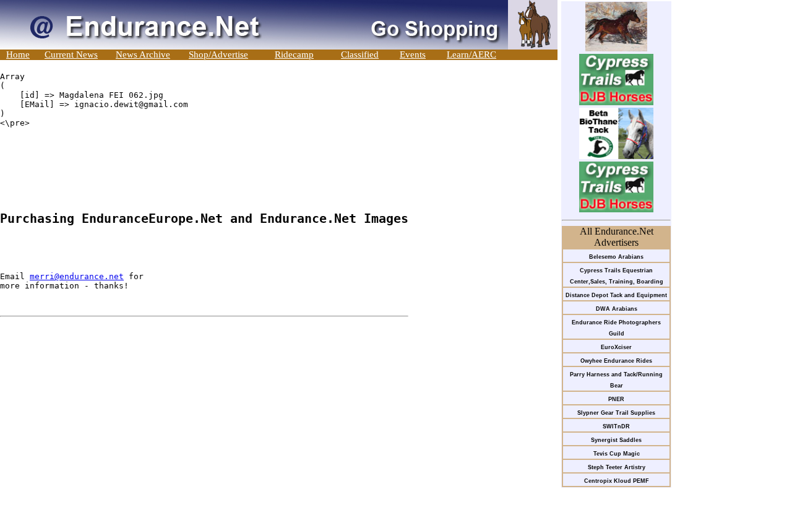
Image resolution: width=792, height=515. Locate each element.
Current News (71, 54)
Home (18, 54)
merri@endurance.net (77, 276)
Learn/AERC (471, 54)
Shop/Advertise (218, 54)
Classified (360, 54)
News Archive (143, 54)
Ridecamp (294, 54)
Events (413, 54)
